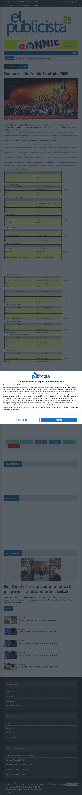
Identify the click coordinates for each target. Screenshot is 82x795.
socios (23, 385)
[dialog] (41, 397)
